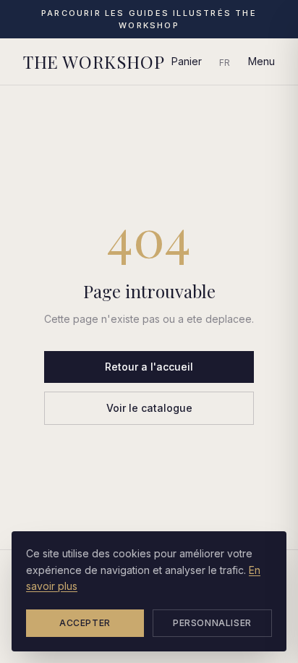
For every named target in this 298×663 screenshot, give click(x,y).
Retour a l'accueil (149, 366)
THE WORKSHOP (93, 61)
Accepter (85, 622)
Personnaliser (212, 622)
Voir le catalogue (149, 408)
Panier (186, 61)
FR (225, 62)
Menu (261, 61)
